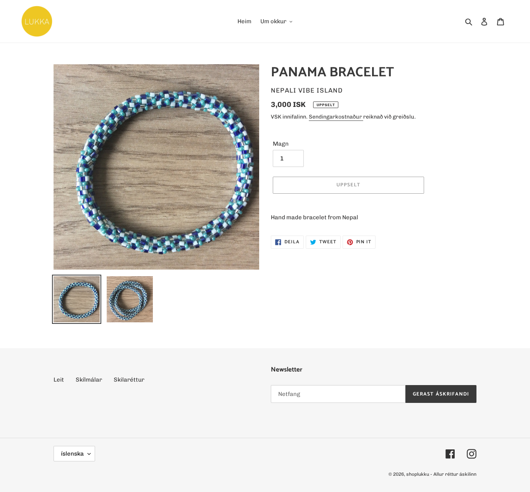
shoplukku (417, 474)
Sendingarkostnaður (336, 117)
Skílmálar (89, 379)
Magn (281, 143)
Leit (59, 379)
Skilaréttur (129, 379)
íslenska (72, 453)
